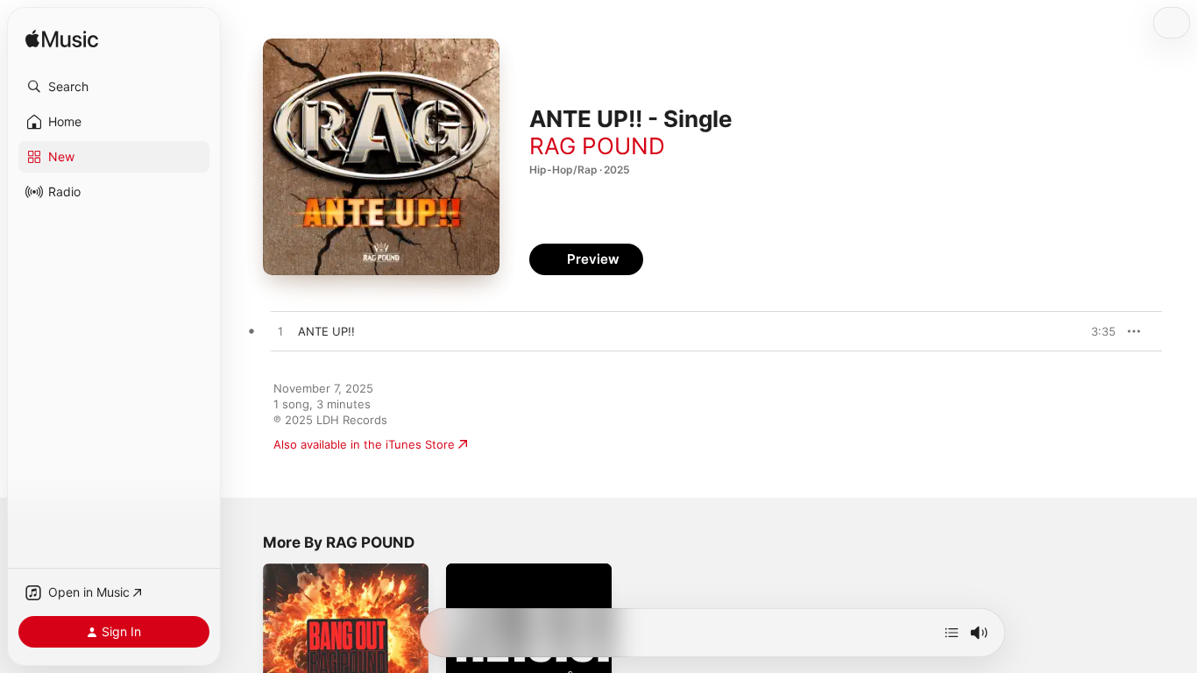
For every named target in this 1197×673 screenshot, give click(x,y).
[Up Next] (951, 632)
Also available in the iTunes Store (364, 444)
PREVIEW (1096, 331)
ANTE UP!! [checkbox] (326, 331)
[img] (61, 40)
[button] (114, 87)
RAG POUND (597, 145)
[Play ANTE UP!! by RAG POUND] (280, 332)
